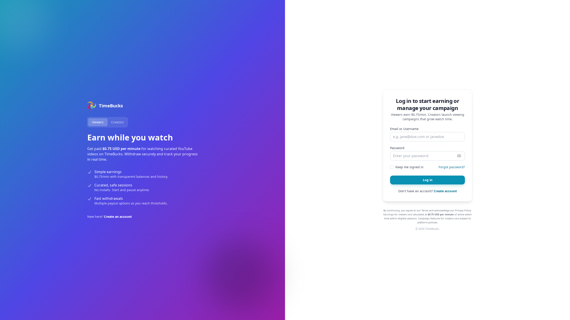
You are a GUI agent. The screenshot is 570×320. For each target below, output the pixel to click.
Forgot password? (452, 167)
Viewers (98, 122)
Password (397, 148)
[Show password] (459, 155)
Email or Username (404, 129)
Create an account (118, 216)
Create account (445, 191)
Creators (117, 122)
